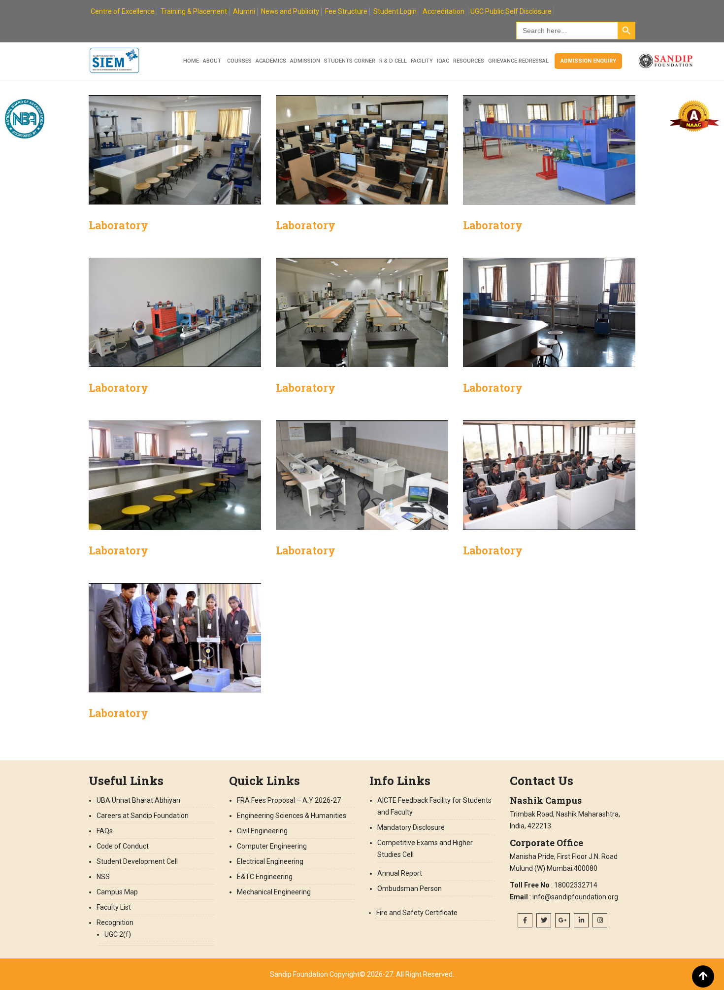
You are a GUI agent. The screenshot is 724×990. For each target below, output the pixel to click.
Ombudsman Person (409, 888)
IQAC (443, 61)
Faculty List (114, 907)
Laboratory (118, 225)
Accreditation (443, 11)
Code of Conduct (123, 846)
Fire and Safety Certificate (417, 913)
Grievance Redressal (518, 61)
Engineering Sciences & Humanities (291, 815)
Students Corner (349, 61)
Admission (305, 61)
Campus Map (117, 892)
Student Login (395, 11)
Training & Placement (194, 11)
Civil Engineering (262, 831)
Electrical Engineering (270, 861)
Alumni (244, 11)
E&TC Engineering (265, 877)
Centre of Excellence (123, 11)
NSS (103, 877)
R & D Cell (393, 61)
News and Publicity (290, 11)
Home (191, 61)
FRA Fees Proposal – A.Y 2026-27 (289, 800)
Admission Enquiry (588, 61)
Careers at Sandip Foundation (143, 815)
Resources (468, 61)
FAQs (105, 831)
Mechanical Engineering (274, 892)
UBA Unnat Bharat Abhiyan (138, 800)
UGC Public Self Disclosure (511, 11)
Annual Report (399, 873)
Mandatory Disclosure (411, 827)
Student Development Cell (137, 861)
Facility (422, 61)
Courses (239, 61)
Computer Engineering (272, 846)
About (212, 61)
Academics (271, 61)
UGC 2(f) (117, 934)
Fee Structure (346, 11)
